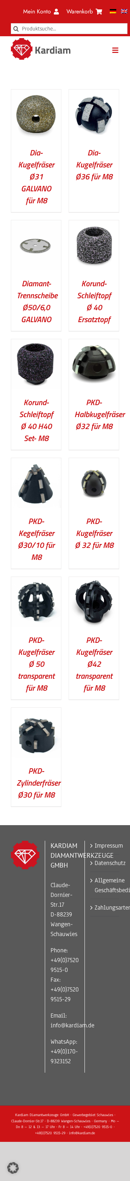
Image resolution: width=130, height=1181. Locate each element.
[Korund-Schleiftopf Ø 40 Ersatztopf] (94, 225)
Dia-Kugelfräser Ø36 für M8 (93, 164)
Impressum (105, 845)
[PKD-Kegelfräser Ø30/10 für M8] (36, 463)
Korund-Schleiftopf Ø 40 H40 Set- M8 (36, 420)
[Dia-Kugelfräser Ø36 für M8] (94, 94)
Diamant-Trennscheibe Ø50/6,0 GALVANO (37, 301)
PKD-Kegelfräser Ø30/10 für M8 (36, 539)
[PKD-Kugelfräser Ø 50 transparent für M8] (36, 582)
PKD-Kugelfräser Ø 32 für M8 (94, 533)
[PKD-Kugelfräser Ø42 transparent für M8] (94, 582)
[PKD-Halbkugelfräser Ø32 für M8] (94, 344)
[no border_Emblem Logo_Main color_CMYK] (21, 41)
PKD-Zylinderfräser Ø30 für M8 (38, 783)
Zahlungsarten (105, 907)
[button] (13, 1168)
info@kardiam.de (72, 1025)
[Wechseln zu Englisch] (124, 11)
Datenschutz (105, 863)
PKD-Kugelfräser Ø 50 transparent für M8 (36, 664)
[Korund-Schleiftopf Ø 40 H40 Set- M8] (36, 344)
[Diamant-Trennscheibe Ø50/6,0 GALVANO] (36, 225)
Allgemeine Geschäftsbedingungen (105, 885)
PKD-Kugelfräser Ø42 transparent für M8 (93, 664)
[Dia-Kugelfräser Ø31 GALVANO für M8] (36, 94)
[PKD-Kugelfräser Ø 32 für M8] (94, 463)
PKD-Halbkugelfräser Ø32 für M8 (99, 414)
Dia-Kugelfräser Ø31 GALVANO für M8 (36, 176)
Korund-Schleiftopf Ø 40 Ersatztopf (94, 301)
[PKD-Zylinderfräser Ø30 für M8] (36, 712)
